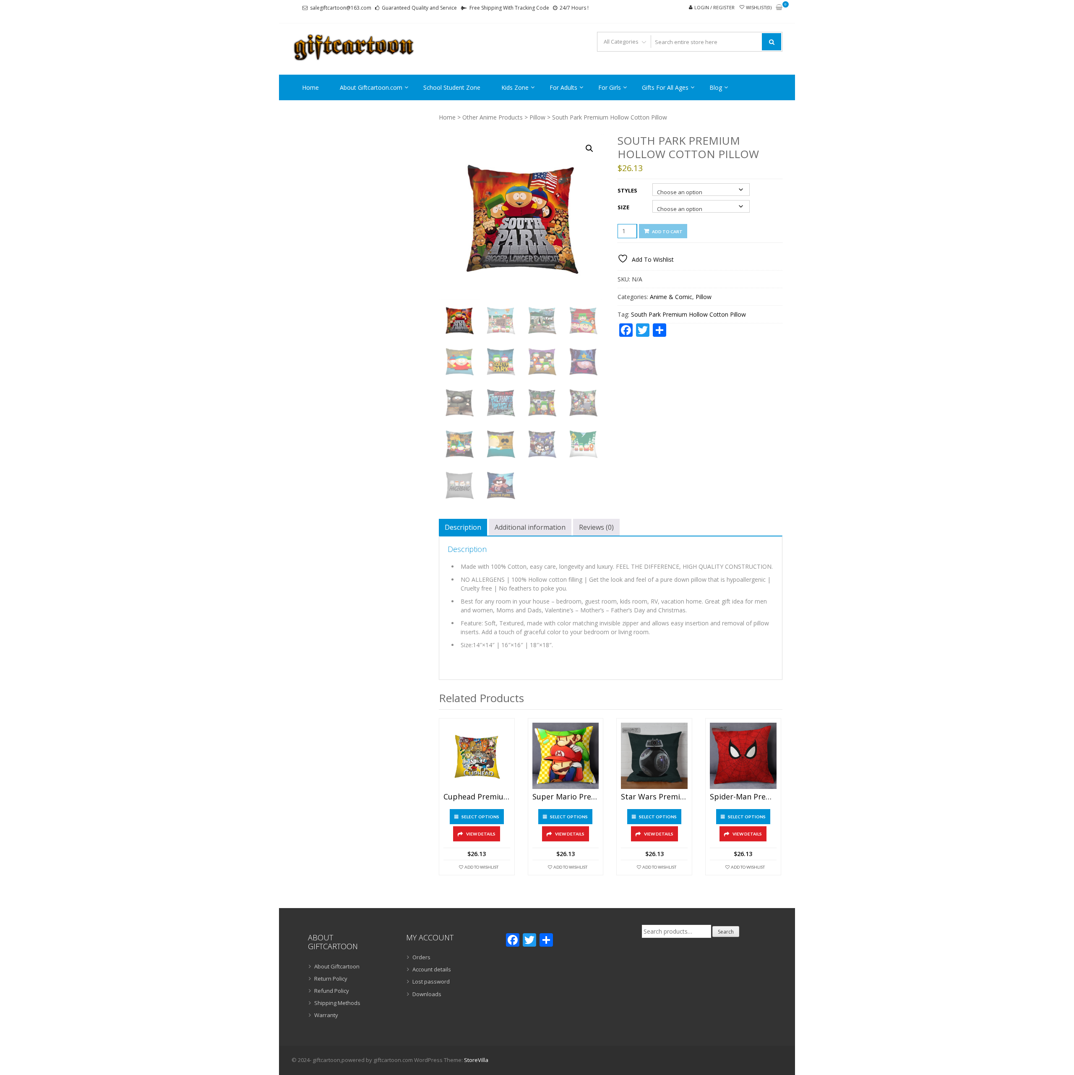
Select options (480, 816)
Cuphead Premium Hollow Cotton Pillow (476, 797)
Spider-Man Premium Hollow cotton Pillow (743, 797)
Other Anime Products (492, 117)
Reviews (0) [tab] (596, 527)
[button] (589, 148)
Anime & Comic (671, 297)
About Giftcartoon (337, 966)
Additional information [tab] (530, 527)
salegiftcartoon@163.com (340, 7)
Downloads (426, 994)
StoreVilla (476, 1060)
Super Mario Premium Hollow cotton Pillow (565, 797)
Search (726, 931)
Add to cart (667, 231)
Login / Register (714, 7)
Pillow (537, 117)
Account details (431, 969)
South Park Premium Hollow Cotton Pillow (688, 314)
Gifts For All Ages (665, 87)
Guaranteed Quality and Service (419, 7)
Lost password (431, 981)
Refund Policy (331, 990)
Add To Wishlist (481, 866)
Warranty (326, 1015)
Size (623, 207)
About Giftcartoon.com (371, 87)
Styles (627, 190)
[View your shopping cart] (779, 8)
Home (310, 87)
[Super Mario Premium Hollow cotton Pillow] (565, 756)
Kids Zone (515, 87)
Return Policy (330, 978)
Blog (715, 87)
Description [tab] (463, 527)
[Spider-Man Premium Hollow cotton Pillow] (743, 756)
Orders (421, 957)
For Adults (563, 87)
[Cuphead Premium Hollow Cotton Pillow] (476, 756)
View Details (480, 833)
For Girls (609, 87)
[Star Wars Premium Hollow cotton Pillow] (654, 756)
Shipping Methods (337, 1003)
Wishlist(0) (759, 7)
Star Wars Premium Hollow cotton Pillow (654, 797)
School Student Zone (451, 87)
